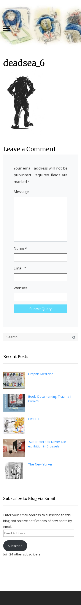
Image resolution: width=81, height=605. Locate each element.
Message (21, 191)
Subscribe (15, 546)
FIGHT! (33, 419)
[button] (6, 27)
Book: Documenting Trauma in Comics (50, 398)
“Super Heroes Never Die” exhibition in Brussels (47, 443)
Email (20, 268)
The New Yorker (40, 464)
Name (20, 248)
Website (20, 287)
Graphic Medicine (40, 374)
